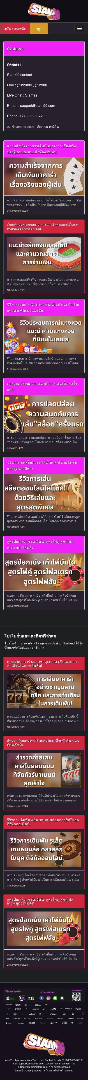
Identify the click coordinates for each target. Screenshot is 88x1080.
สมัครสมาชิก (15, 28)
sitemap (69, 1070)
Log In (39, 28)
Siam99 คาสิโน (48, 126)
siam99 (37, 1070)
